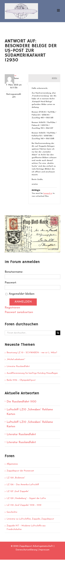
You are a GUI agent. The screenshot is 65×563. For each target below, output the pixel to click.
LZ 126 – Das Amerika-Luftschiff (23, 484)
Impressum (44, 550)
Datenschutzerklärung (26, 550)
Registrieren (12, 307)
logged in (47, 193)
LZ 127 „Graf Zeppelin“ (18, 491)
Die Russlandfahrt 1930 (21, 401)
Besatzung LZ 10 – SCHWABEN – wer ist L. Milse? (32, 352)
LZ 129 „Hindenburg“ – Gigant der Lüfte (26, 498)
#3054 (54, 78)
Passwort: (11, 282)
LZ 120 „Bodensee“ (16, 478)
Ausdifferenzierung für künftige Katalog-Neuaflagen (32, 373)
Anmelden (23, 301)
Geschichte (12, 512)
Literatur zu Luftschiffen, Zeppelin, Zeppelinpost (30, 519)
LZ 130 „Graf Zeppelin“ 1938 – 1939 (24, 505)
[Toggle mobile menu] (58, 10)
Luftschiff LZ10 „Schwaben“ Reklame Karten (30, 412)
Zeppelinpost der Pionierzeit (20, 471)
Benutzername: (14, 272)
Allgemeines (12, 464)
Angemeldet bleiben (21, 294)
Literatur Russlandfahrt (18, 366)
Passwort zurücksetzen (19, 312)
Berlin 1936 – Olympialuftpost (21, 380)
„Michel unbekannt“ (16, 359)
